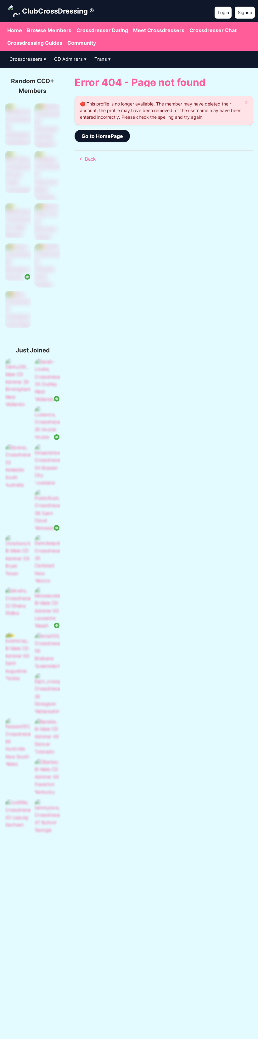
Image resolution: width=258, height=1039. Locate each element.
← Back (87, 159)
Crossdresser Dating (102, 30)
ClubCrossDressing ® (58, 11)
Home (14, 30)
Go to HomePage (102, 136)
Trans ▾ (102, 59)
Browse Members (49, 30)
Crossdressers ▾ (27, 59)
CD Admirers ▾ (70, 59)
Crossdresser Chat (213, 30)
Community (81, 43)
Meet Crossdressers (158, 30)
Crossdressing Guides (34, 43)
